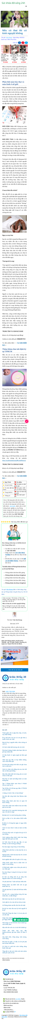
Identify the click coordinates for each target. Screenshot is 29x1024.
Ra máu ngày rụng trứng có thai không (13, 847)
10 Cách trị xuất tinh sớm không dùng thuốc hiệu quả (14, 947)
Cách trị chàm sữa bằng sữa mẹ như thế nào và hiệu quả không (14, 770)
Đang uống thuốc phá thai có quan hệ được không (14, 801)
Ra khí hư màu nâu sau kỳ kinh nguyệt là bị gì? (14, 909)
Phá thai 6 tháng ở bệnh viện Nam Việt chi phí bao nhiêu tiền (14, 751)
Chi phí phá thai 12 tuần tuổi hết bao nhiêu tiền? (14, 890)
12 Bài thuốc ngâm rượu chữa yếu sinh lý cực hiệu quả (14, 868)
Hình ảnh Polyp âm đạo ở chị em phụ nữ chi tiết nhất (14, 914)
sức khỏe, (18, 999)
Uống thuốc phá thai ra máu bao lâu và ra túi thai (14, 850)
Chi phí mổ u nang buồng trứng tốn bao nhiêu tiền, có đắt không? (14, 895)
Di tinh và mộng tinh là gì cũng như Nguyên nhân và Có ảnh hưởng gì (14, 877)
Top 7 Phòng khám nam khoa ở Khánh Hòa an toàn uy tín (14, 784)
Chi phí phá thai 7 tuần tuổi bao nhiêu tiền (14, 881)
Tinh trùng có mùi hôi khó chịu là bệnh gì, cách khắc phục (14, 923)
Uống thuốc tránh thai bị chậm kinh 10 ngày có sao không (14, 863)
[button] (26, 6)
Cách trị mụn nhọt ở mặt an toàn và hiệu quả (14, 828)
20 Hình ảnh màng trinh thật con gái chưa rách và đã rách (14, 765)
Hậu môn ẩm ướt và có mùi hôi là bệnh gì (14, 927)
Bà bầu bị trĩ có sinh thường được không (14, 815)
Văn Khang (9, 37)
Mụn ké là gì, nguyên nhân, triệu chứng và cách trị (14, 743)
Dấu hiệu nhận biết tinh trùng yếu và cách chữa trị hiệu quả (14, 774)
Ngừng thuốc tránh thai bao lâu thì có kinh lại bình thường (14, 855)
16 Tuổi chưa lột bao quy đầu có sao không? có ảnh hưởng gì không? (14, 842)
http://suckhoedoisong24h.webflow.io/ (14, 460)
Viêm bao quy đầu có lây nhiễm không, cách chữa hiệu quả (14, 760)
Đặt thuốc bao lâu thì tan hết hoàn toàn (13, 899)
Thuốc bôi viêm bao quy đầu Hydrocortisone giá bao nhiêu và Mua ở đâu (14, 932)
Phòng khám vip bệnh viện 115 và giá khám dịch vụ (14, 885)
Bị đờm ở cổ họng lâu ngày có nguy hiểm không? (14, 823)
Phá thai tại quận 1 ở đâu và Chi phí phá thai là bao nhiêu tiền (14, 942)
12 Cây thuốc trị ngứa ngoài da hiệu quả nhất (14, 755)
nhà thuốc (12, 506)
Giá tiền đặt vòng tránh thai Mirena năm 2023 (14, 797)
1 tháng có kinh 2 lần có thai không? (12, 793)
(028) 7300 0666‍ (10, 691)
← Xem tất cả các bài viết (14, 670)
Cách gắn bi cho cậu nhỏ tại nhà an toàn (14, 902)
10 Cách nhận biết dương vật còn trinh (13, 747)
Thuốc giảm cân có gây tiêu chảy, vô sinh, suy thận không (14, 733)
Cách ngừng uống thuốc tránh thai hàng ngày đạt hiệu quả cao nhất (14, 838)
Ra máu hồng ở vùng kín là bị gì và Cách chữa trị (14, 872)
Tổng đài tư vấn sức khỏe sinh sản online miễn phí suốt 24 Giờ (14, 952)
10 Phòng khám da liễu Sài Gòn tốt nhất (13, 905)
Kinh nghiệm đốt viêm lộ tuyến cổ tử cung (14, 859)
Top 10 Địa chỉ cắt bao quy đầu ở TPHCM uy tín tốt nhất (14, 789)
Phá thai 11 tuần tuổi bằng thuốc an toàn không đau (14, 779)
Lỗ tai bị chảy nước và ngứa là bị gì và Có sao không (14, 833)
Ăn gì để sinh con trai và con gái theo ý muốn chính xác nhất (14, 738)
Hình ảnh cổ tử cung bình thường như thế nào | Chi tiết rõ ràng (14, 811)
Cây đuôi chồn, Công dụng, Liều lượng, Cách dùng (14, 937)
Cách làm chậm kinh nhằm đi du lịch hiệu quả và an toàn (14, 806)
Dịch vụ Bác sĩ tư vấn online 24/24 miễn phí (14, 819)
